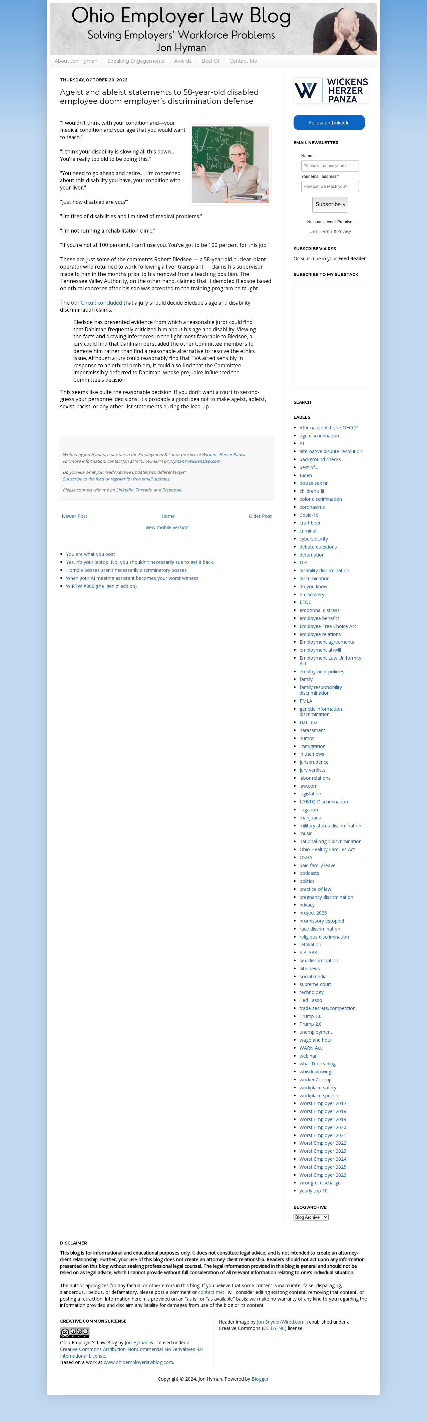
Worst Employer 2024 (323, 1159)
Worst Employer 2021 (323, 1135)
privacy (307, 905)
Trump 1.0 (311, 1016)
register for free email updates (139, 479)
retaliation (310, 944)
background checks (320, 459)
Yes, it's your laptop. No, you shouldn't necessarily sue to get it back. (140, 562)
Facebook (171, 490)
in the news (312, 754)
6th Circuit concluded (96, 302)
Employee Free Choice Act (328, 626)
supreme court (315, 984)
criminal (308, 530)
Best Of (210, 61)
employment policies (322, 671)
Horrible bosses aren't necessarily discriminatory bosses (126, 570)
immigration (313, 746)
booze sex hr (314, 483)
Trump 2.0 (311, 1024)
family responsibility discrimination (321, 690)
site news (310, 968)
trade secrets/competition (328, 1008)
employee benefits (320, 618)
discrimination (315, 578)
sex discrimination (319, 960)
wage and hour (316, 1040)
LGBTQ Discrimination (324, 801)
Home (168, 516)
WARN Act (311, 1048)
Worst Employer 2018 (323, 1111)
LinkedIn (124, 490)
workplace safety (318, 1087)
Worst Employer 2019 (323, 1119)
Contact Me (243, 61)
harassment (312, 730)
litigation (309, 809)
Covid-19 (309, 515)
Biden (306, 475)
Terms (327, 231)
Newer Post (74, 516)
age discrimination (319, 435)
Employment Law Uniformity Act (330, 661)
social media (313, 976)
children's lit (312, 491)
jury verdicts (313, 770)
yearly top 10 (314, 1190)
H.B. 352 (309, 722)
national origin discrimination (331, 841)
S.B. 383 (308, 952)
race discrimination (320, 929)
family (306, 679)
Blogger (260, 1379)
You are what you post (90, 554)
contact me (210, 1292)
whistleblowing (315, 1071)
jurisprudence (314, 762)
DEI (303, 562)
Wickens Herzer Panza (223, 454)
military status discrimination (330, 825)
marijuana (310, 817)
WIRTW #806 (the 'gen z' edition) (101, 586)
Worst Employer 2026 (323, 1175)
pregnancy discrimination (326, 897)
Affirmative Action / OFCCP (329, 427)
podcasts (309, 873)
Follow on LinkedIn (329, 122)
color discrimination (321, 499)
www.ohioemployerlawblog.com (138, 1362)
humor (307, 738)
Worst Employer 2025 (323, 1167)
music (306, 833)
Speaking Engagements (135, 61)
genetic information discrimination (321, 712)
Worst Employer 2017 (323, 1103)
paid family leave (318, 865)
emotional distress (320, 610)
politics (307, 881)
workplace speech (319, 1095)
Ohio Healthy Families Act (327, 849)
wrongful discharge (320, 1182)
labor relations (315, 778)
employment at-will (320, 650)
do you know (314, 586)
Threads (143, 490)
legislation (310, 793)
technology (312, 992)
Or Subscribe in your (330, 258)
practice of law (315, 889)
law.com (309, 786)
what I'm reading (318, 1063)
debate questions (318, 547)
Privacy (344, 231)
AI (302, 443)
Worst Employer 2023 (323, 1151)
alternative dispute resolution (331, 451)
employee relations (320, 634)
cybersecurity (314, 539)
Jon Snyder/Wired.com (281, 1322)
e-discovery (312, 594)
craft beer (310, 522)
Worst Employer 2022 (323, 1143)
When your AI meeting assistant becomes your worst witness (132, 578)
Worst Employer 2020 (323, 1127)
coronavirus (312, 507)
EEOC (306, 602)
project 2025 (313, 913)
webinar (308, 1056)
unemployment (316, 1032)
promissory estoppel (322, 921)
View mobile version (166, 527)
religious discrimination (324, 937)
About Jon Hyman (76, 61)
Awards (182, 61)
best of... (309, 467)
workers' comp (316, 1079)
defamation (312, 555)
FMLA (306, 701)
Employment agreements (327, 642)
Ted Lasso (311, 1000)
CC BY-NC (274, 1328)
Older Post (260, 516)
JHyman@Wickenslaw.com (195, 461)
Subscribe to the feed (83, 479)
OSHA (306, 857)
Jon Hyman (136, 1342)
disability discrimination (324, 570)
